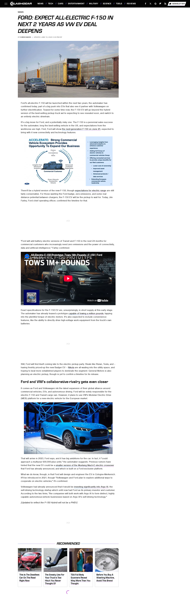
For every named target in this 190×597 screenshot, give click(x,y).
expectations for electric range (90, 190)
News (40, 3)
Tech (50, 3)
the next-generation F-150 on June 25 (81, 129)
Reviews (131, 3)
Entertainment (76, 3)
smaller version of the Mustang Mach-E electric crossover (85, 465)
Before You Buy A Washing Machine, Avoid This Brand (105, 577)
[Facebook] (145, 4)
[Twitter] (150, 4)
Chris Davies (25, 37)
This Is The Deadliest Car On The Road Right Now (29, 577)
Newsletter (178, 4)
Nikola (71, 367)
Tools (119, 3)
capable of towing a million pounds (86, 313)
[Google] (155, 4)
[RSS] (165, 4)
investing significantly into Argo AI (91, 486)
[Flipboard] (160, 4)
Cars (60, 3)
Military (93, 3)
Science (107, 3)
